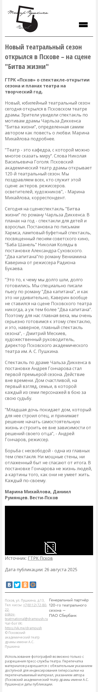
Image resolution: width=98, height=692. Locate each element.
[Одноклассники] (25, 585)
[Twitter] (17, 585)
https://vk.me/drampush (23, 628)
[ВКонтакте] (9, 585)
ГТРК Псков (40, 558)
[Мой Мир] (33, 585)
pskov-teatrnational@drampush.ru (26, 616)
